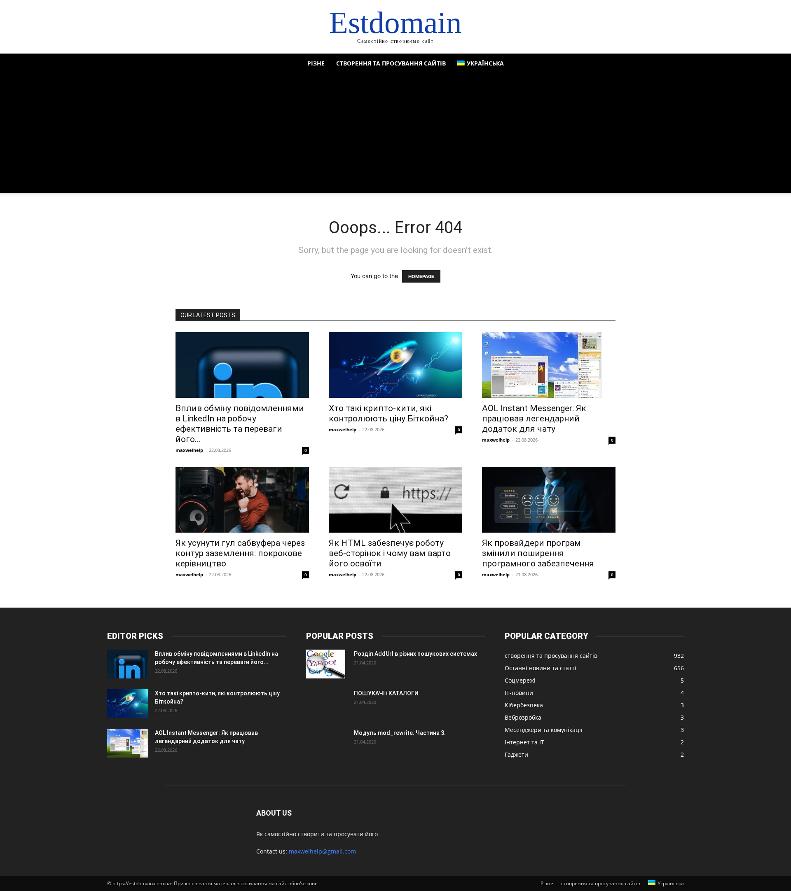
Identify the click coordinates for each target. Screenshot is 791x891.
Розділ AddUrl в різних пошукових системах (415, 653)
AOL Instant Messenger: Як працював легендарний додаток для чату (534, 418)
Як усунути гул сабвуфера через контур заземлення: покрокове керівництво (240, 553)
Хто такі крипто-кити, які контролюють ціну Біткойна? (388, 413)
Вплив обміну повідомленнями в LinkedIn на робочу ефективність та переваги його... (240, 423)
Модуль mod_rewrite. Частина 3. (400, 733)
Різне (316, 63)
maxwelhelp (189, 450)
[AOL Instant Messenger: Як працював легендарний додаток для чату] (548, 365)
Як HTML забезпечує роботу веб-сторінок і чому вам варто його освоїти (390, 553)
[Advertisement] (395, 135)
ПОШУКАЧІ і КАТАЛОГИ (386, 693)
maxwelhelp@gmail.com (322, 851)
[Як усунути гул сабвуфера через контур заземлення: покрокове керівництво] (242, 500)
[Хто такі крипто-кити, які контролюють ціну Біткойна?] (395, 365)
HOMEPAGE (421, 276)
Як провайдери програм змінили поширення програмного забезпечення (538, 553)
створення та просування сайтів (391, 63)
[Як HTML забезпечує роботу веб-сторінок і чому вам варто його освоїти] (395, 500)
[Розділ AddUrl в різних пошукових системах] (325, 664)
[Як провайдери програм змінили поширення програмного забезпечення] (548, 500)
